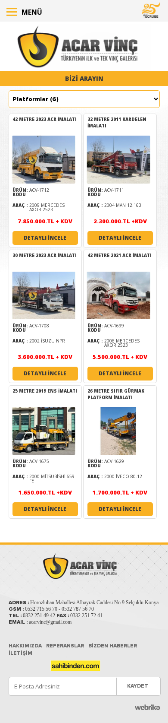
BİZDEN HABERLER (112, 646)
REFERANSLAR (65, 646)
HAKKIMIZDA (25, 646)
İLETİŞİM (20, 653)
